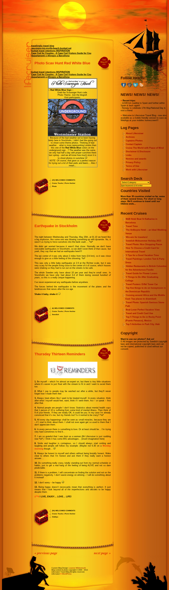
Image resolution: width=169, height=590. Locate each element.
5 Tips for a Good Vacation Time (142, 255)
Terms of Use (132, 166)
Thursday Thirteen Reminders (59, 354)
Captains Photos (134, 140)
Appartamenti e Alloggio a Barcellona (50, 55)
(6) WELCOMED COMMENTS (63, 308)
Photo (54, 186)
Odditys (55, 517)
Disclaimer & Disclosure (138, 151)
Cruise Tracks (57, 183)
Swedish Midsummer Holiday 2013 (143, 240)
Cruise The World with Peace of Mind (145, 148)
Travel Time (132, 226)
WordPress (66, 574)
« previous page (45, 552)
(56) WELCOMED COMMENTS (63, 510)
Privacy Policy (133, 162)
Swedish (55, 314)
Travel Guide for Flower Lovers (141, 273)
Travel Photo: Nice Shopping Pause (144, 244)
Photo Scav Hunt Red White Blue (62, 63)
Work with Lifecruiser (137, 169)
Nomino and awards (136, 159)
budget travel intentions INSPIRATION (50, 50)
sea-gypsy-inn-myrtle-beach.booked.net (51, 48)
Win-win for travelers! (137, 237)
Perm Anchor (70, 183)
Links (128, 155)
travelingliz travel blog (42, 46)
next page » (102, 552)
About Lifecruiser (134, 133)
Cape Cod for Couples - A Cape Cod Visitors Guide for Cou (61, 53)
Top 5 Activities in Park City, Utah (143, 324)
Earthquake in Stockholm (55, 226)
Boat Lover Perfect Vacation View (143, 309)
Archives (130, 137)
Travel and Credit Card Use (139, 313)
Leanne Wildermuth (77, 568)
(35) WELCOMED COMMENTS (63, 180)
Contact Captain (134, 144)
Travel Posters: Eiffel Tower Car (142, 284)
